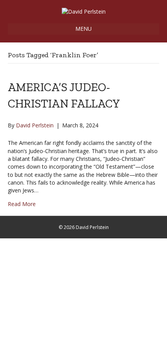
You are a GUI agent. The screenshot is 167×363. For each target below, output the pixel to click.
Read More (22, 204)
